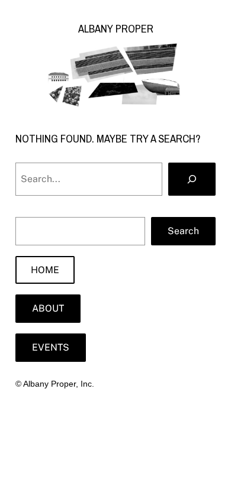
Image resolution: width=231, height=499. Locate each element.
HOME (45, 270)
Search (183, 230)
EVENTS (50, 347)
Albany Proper (115, 28)
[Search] (192, 179)
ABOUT (48, 308)
